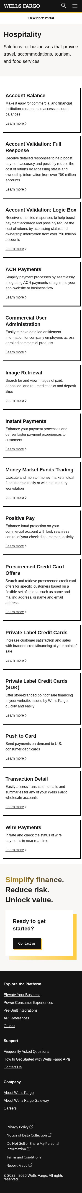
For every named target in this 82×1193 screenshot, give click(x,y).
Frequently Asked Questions (26, 1051)
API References (16, 1018)
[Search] (64, 5)
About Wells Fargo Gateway (26, 1100)
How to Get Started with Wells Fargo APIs (37, 1059)
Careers (10, 1108)
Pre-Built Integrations (21, 1010)
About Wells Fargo (19, 1093)
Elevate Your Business (22, 995)
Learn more (14, 123)
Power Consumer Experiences (28, 1003)
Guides (9, 1026)
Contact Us (13, 1067)
